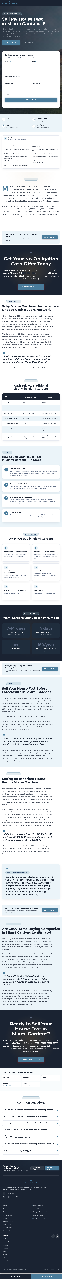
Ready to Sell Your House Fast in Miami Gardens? (17, 165)
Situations (5, 1245)
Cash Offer (45, 1276)
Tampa (5, 1212)
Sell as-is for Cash (37, 1215)
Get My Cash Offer (11, 42)
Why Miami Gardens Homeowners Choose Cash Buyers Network (44, 145)
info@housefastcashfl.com (13, 1197)
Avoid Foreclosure (37, 1205)
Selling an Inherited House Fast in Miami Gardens (45, 156)
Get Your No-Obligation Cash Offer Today (15, 145)
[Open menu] (58, 2)
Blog (4, 1257)
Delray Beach (6, 1218)
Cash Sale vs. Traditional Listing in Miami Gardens (17, 149)
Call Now (16, 1276)
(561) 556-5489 (29, 42)
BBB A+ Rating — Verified (11, 161)
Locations (5, 1248)
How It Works (6, 1242)
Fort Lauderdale (7, 1215)
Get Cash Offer (49, 237)
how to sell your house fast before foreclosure (27, 761)
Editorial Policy (6, 1261)
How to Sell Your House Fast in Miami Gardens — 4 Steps (45, 150)
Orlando (5, 1205)
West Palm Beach (8, 1221)
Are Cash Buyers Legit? (38, 1218)
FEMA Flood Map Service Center (29, 755)
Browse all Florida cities (9, 1231)
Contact (5, 1254)
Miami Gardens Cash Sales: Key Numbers (43, 153)
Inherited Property (37, 1208)
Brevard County (7, 1227)
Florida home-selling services (48, 212)
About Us (5, 1238)
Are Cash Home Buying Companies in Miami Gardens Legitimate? (43, 161)
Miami (4, 1208)
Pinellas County (7, 1224)
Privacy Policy (46, 1269)
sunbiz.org (15, 959)
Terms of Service (55, 1269)
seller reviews (26, 1004)
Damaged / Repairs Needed (40, 1212)
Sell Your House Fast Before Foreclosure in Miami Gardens (15, 157)
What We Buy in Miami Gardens (12, 153)
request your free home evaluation (29, 1049)
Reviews (5, 1251)
